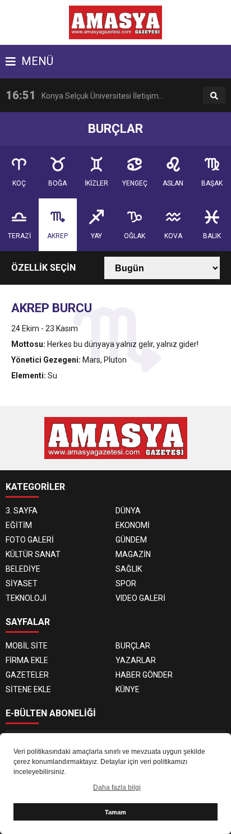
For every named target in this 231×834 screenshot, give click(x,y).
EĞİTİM (19, 525)
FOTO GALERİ (30, 539)
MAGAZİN (133, 554)
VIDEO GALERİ (140, 598)
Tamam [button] (115, 812)
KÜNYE (128, 689)
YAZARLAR (136, 660)
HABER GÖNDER (144, 674)
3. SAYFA (22, 510)
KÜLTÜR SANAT (33, 554)
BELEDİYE (23, 568)
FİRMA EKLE (27, 660)
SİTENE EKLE (28, 689)
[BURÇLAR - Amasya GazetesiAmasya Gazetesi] (116, 21)
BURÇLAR (133, 645)
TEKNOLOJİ (26, 598)
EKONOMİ (133, 525)
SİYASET (22, 583)
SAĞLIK (129, 568)
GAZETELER (27, 674)
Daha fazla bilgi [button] (117, 787)
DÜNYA (128, 510)
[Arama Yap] (214, 95)
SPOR (126, 583)
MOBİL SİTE (27, 645)
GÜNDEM (131, 539)
